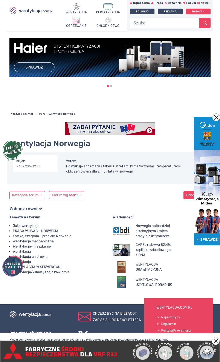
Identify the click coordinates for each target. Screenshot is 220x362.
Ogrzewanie (76, 26)
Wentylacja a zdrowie (30, 257)
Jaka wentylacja (26, 226)
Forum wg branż (65, 195)
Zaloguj (142, 11)
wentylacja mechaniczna (33, 241)
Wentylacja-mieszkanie (32, 246)
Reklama (170, 11)
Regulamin (168, 324)
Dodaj (197, 11)
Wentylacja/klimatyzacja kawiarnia (41, 272)
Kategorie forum (26, 195)
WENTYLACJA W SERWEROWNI (37, 267)
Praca (158, 3)
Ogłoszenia (141, 3)
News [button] (205, 3)
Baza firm (175, 3)
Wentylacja (76, 12)
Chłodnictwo (107, 26)
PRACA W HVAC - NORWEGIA (35, 231)
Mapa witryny (170, 317)
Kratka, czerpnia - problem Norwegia (42, 236)
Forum (191, 3)
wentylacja (22, 251)
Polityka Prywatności (176, 330)
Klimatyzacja (108, 12)
